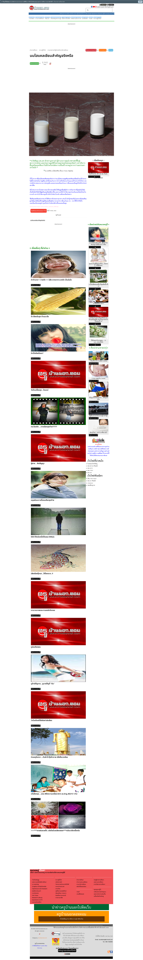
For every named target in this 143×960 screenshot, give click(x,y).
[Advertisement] (71, 35)
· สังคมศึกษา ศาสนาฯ (60, 893)
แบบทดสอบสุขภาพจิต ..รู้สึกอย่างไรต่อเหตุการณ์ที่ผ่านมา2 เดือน (98, 243)
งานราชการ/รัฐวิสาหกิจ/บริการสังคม (58, 50)
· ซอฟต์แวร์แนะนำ (36, 891)
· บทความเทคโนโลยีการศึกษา (39, 882)
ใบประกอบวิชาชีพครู (92, 463)
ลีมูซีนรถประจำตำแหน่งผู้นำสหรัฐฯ (98, 415)
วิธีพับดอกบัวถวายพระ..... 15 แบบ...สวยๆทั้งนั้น (98, 341)
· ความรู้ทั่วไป (58, 880)
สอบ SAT (90, 472)
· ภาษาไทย (57, 889)
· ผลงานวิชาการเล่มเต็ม (99, 894)
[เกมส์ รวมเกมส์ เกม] (91, 18)
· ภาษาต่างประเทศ (59, 887)
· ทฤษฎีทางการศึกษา (98, 880)
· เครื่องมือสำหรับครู (98, 896)
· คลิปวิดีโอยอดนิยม (81, 887)
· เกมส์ (77, 892)
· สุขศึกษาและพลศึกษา (61, 891)
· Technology (35, 880)
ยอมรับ (140, 1)
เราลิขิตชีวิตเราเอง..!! (98, 303)
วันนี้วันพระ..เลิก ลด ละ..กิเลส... (98, 174)
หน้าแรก (110, 50)
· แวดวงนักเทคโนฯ (36, 902)
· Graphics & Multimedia (39, 887)
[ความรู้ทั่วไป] (97, 18)
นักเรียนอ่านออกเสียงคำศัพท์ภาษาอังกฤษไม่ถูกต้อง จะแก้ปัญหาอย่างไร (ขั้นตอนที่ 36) (98, 319)
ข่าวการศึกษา (33, 50)
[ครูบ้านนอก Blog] (47, 18)
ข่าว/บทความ (102, 50)
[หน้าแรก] (32, 18)
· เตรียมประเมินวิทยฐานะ (99, 892)
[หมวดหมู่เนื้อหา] (66, 18)
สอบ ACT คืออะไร (92, 481)
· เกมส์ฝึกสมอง (80, 894)
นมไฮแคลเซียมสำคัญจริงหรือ (37, 220)
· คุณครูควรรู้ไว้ (97, 890)
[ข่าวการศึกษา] (39, 18)
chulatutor (90, 483)
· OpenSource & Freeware (39, 889)
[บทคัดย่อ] (84, 18)
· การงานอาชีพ (59, 898)
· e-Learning (35, 884)
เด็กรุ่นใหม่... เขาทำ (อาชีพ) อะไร (98, 432)
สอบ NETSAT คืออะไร (93, 466)
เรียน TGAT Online (92, 478)
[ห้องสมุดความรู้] (55, 18)
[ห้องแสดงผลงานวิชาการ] (76, 18)
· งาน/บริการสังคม (81, 884)
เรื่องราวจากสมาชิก (91, 50)
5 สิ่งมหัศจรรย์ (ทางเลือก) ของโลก (98, 361)
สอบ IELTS (90, 468)
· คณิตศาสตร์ (58, 882)
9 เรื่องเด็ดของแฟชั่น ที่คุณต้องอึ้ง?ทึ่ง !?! (98, 285)
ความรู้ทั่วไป (42, 50)
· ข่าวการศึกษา (80, 880)
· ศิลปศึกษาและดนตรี (60, 895)
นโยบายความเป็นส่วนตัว (59, 1)
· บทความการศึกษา (98, 882)
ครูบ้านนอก (58, 215)
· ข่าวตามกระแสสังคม (81, 882)
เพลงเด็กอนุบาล (91, 485)
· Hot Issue (35, 895)
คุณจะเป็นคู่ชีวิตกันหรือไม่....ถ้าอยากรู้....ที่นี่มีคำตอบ (98, 264)
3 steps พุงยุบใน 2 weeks (98, 378)
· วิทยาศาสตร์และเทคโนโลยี (62, 884)
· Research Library (37, 898)
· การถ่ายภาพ (35, 893)
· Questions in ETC (37, 900)
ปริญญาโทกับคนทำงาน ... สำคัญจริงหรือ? (98, 398)
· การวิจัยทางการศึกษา (99, 884)
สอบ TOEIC (90, 470)
